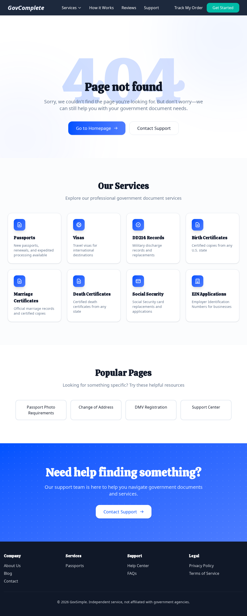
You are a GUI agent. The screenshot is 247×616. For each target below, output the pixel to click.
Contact (11, 581)
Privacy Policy (201, 565)
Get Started (223, 7)
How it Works (101, 7)
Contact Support (154, 128)
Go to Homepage (93, 128)
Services (69, 7)
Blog (8, 573)
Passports (75, 565)
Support (151, 7)
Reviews (129, 7)
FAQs (132, 573)
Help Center (138, 565)
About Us (12, 565)
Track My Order (188, 7)
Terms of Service (204, 573)
